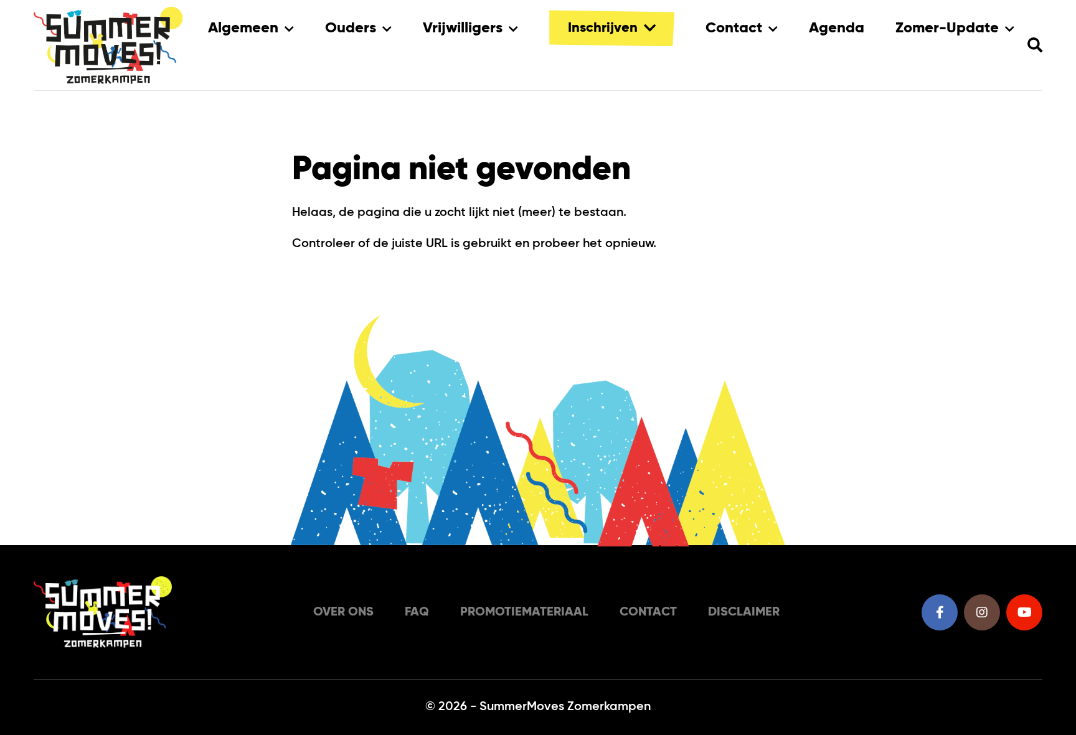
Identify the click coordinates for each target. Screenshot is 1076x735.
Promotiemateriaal (524, 612)
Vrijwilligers (463, 28)
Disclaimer (744, 612)
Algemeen (243, 28)
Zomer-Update (947, 28)
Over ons (343, 612)
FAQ (417, 612)
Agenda (836, 28)
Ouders (350, 28)
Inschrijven (603, 28)
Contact (734, 28)
